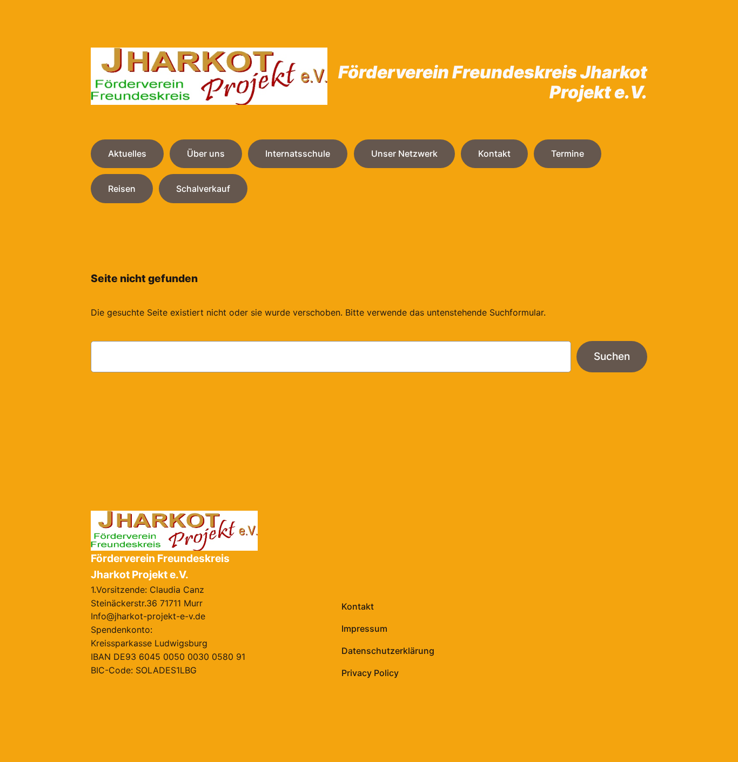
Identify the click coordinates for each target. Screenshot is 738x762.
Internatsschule (297, 153)
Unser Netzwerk (404, 153)
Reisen (122, 188)
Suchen (612, 356)
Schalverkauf (203, 188)
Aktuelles (127, 153)
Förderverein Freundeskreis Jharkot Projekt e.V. (492, 82)
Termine (567, 153)
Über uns (206, 153)
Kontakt (494, 153)
